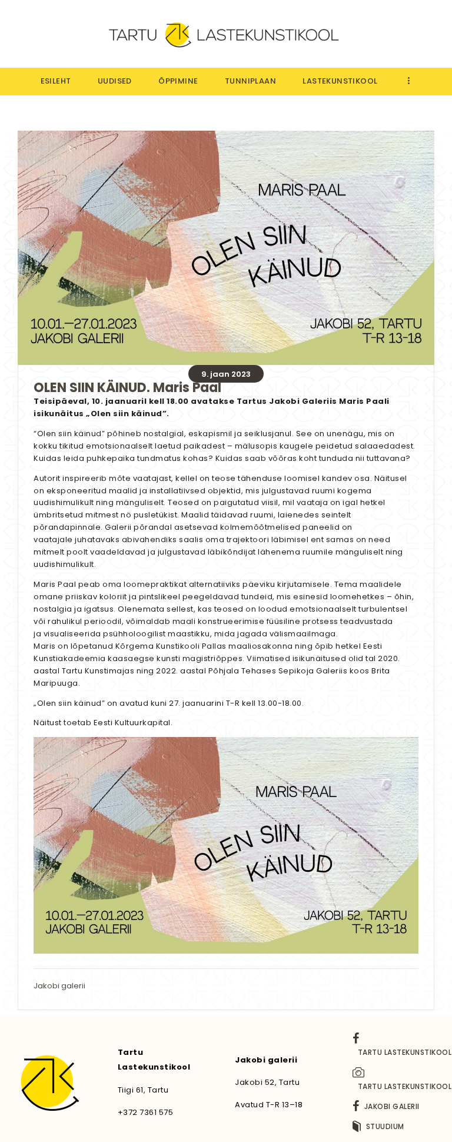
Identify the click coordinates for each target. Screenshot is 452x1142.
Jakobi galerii (59, 985)
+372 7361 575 (146, 1112)
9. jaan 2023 (226, 374)
